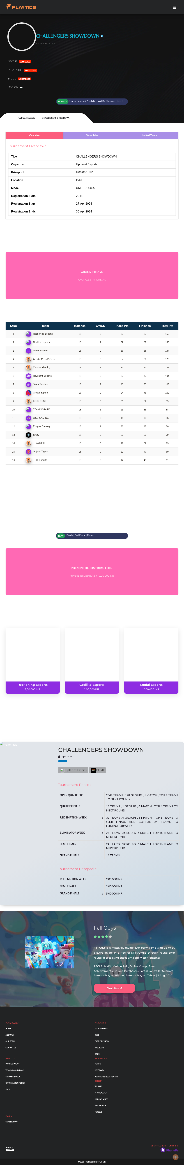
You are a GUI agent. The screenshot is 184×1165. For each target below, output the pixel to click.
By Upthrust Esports (45, 43)
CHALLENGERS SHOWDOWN (101, 749)
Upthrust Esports (27, 118)
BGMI (100, 770)
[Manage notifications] (175, 1157)
